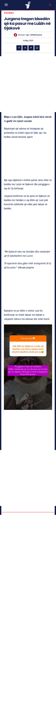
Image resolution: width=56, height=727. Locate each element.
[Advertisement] (28, 84)
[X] (25, 47)
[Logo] (28, 4)
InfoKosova (36, 35)
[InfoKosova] (16, 35)
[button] (50, 5)
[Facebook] (19, 47)
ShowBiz (9, 13)
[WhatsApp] (37, 47)
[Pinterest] (31, 47)
